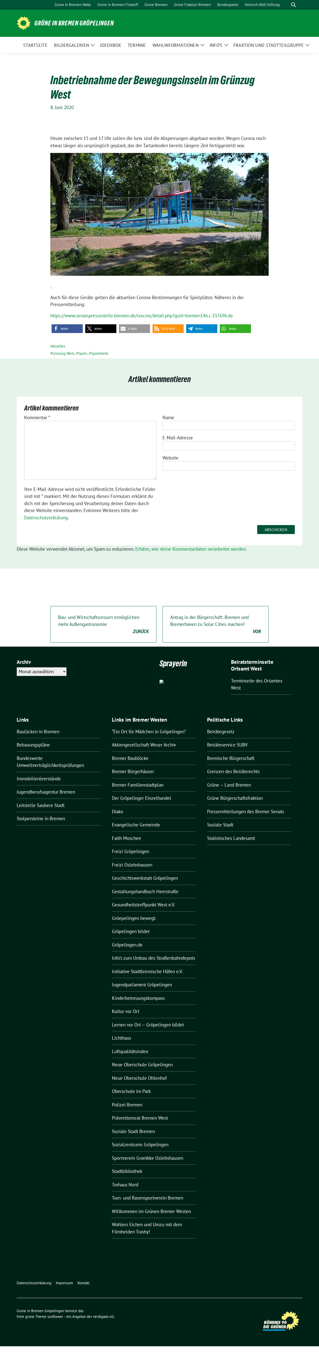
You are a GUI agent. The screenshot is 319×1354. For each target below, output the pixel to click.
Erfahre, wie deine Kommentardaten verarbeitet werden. (191, 549)
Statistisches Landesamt (231, 838)
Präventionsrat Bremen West (140, 1118)
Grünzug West (63, 353)
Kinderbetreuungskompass (138, 998)
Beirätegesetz (221, 732)
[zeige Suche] (293, 5)
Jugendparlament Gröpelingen (142, 985)
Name (168, 417)
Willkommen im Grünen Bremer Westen (151, 1211)
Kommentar (37, 417)
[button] (67, 328)
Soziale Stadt (220, 825)
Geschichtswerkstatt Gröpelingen (145, 878)
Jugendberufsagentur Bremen (46, 792)
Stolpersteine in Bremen (41, 818)
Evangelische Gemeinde (136, 825)
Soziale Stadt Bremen (133, 1131)
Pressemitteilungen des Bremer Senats (245, 811)
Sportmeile (99, 353)
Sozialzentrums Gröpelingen (140, 1145)
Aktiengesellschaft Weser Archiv (144, 745)
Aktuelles (57, 346)
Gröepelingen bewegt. (134, 918)
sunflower (55, 1316)
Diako (117, 811)
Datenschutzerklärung (46, 518)
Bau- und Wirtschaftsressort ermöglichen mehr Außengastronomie (103, 624)
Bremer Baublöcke (130, 758)
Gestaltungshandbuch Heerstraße (145, 891)
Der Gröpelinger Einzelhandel (141, 798)
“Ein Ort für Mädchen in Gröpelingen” (149, 732)
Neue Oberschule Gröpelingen (142, 1065)
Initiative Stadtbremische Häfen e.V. (147, 971)
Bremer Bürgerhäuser (133, 771)
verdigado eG (103, 1316)
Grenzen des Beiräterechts (233, 771)
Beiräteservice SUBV (227, 745)
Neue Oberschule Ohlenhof (139, 1078)
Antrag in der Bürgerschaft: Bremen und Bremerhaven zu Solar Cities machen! (215, 624)
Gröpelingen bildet (131, 931)
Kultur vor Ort (125, 1011)
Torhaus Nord (125, 1185)
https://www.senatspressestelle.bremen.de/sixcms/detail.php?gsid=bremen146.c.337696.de (141, 316)
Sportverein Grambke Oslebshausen (147, 1158)
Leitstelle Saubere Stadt (41, 805)
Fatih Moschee (126, 838)
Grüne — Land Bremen (229, 785)
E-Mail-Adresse (177, 438)
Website (170, 458)
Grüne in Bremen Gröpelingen (74, 23)
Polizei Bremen (127, 1105)
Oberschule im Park (131, 1091)
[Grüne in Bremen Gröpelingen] (23, 23)
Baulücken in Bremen (38, 732)
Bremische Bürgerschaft (230, 758)
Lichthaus (121, 1038)
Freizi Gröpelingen (130, 851)
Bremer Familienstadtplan (137, 785)
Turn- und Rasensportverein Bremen (147, 1198)
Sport (82, 353)
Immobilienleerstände (39, 779)
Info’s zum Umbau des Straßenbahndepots (153, 958)
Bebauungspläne (33, 745)
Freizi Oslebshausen (132, 865)
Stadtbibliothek (127, 1171)
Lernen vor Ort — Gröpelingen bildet (148, 1025)
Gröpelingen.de (127, 945)
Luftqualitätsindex (130, 1051)
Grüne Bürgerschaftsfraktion (235, 798)
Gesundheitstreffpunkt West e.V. (143, 905)
